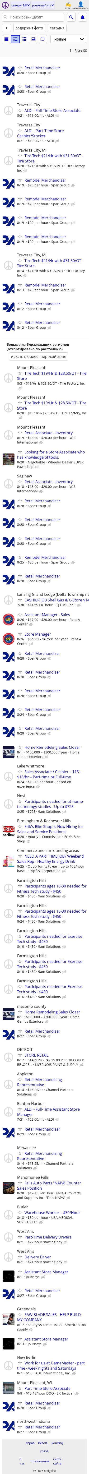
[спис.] (6, 39)
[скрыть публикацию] (50, 73)
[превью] (15, 39)
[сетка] (24, 39)
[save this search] (82, 17)
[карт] (42, 39)
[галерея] (33, 39)
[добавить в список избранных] (20, 67)
